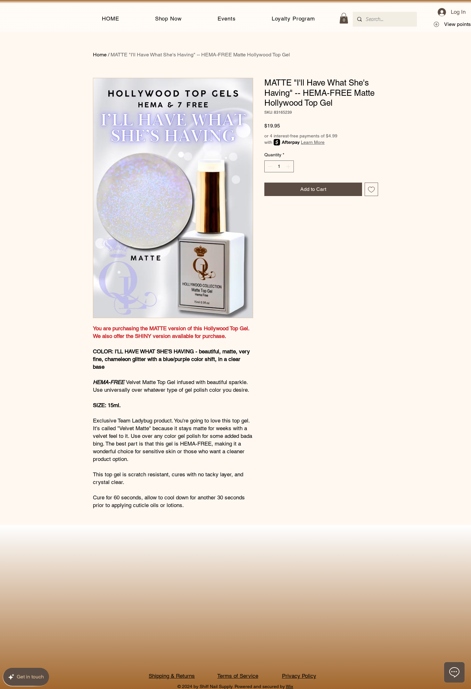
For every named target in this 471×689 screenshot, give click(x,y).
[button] (168, 18)
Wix (289, 686)
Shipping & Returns (172, 676)
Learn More (313, 142)
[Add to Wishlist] (371, 189)
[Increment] (289, 166)
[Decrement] (269, 166)
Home (100, 55)
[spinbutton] (279, 166)
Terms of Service (237, 676)
